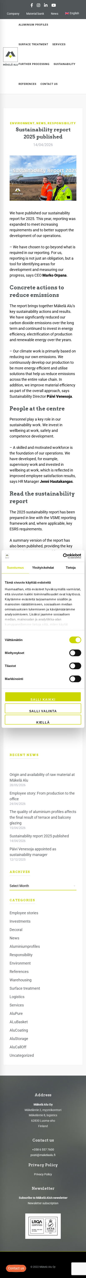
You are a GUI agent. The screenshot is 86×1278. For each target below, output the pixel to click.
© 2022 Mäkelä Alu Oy (43, 1266)
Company (13, 13)
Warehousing (21, 980)
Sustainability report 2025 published (39, 836)
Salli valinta (43, 711)
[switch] (75, 653)
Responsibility (62, 123)
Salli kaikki (43, 699)
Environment (22, 123)
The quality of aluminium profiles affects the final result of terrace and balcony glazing (43, 817)
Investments (20, 921)
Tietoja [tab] (71, 567)
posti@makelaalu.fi (43, 1155)
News (54, 13)
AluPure (16, 1013)
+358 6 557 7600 (43, 1149)
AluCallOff (18, 1047)
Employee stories (24, 913)
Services (17, 1005)
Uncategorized (22, 1055)
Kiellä (43, 722)
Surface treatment (25, 988)
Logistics (17, 996)
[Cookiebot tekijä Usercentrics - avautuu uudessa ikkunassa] (63, 556)
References (19, 971)
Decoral (16, 929)
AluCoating (19, 1030)
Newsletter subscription (43, 1203)
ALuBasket (19, 1022)
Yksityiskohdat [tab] (43, 567)
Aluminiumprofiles (25, 946)
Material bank (35, 13)
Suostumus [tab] (15, 567)
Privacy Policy (43, 1174)
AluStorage (19, 1038)
